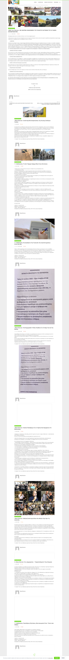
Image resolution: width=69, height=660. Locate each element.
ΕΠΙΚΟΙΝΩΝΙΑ (56, 2)
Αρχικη (35, 2)
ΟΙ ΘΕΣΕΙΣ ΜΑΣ (40, 2)
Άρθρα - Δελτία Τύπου (11, 28)
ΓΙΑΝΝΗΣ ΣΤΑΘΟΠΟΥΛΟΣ (48, 2)
